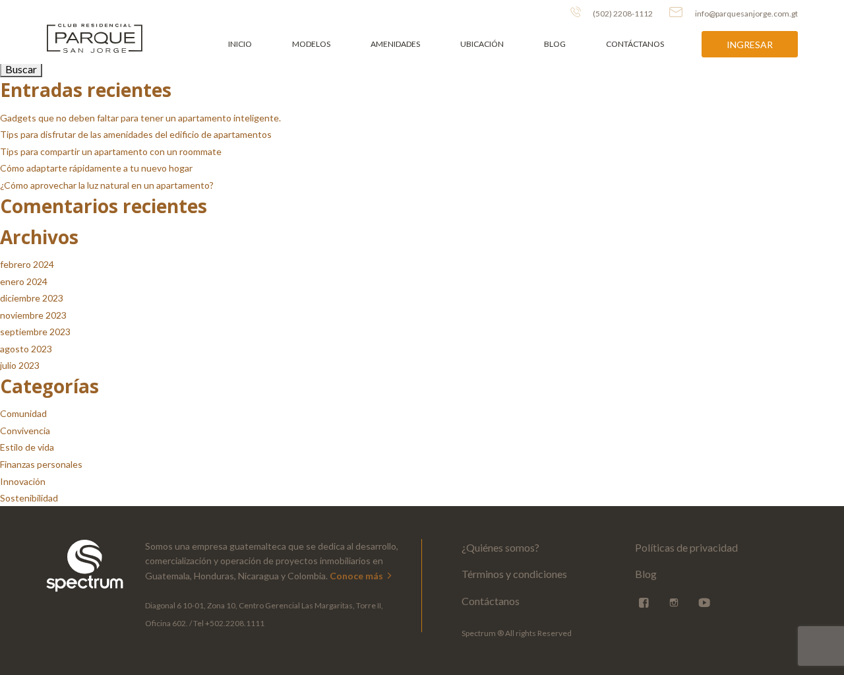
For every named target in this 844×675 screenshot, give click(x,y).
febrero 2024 (27, 264)
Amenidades (395, 44)
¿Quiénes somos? (500, 547)
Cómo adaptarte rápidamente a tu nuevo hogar (96, 168)
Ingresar (750, 44)
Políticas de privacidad (686, 547)
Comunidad (23, 413)
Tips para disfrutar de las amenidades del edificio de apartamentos (136, 134)
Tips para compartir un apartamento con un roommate (111, 151)
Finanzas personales (41, 464)
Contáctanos (635, 44)
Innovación (22, 481)
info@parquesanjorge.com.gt (746, 13)
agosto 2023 (26, 348)
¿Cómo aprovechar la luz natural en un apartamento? (107, 185)
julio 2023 (20, 365)
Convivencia (25, 430)
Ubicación (482, 44)
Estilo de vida (27, 447)
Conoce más (357, 575)
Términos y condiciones (514, 573)
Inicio (240, 44)
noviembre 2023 (33, 315)
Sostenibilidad (29, 497)
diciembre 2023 (31, 298)
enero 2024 (23, 281)
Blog (555, 44)
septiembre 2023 (35, 331)
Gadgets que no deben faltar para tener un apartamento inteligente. (140, 117)
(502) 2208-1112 (622, 13)
